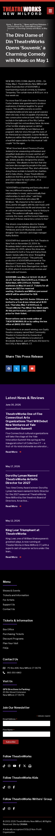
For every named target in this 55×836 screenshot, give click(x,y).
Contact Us (9, 609)
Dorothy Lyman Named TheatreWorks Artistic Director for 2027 (22, 479)
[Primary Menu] (50, 10)
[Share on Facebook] (9, 368)
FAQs (5, 648)
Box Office (8, 629)
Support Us (9, 604)
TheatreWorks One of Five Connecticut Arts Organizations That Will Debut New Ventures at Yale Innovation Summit (27, 421)
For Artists (8, 600)
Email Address (10, 719)
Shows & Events (11, 590)
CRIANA (23, 824)
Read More (12, 452)
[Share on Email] (32, 368)
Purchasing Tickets (13, 634)
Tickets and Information (16, 595)
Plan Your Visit (10, 643)
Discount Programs (13, 638)
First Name (8, 729)
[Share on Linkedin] (24, 368)
